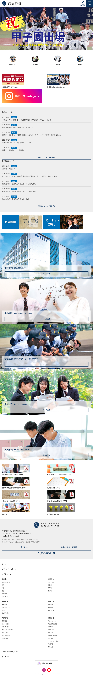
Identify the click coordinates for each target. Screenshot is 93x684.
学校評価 (50, 644)
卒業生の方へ (52, 629)
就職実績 (50, 607)
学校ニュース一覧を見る (46, 157)
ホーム (4, 564)
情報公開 (50, 647)
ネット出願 (5, 624)
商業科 (50, 588)
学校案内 (5, 579)
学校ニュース (52, 621)
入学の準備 (5, 638)
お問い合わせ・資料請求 (69, 547)
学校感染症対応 (52, 624)
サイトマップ (6, 574)
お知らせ (51, 618)
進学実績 (50, 604)
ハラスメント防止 (53, 641)
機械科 (50, 591)
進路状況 (51, 601)
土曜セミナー (6, 607)
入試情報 (5, 618)
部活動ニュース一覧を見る (46, 206)
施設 (3, 591)
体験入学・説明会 (7, 629)
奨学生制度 (5, 627)
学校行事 (4, 604)
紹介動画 (4, 594)
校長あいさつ (6, 582)
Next (60, 48)
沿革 (3, 585)
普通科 (50, 585)
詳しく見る (46, 273)
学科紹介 (51, 579)
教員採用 (50, 632)
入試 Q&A (5, 632)
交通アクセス (23, 547)
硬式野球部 (5, 613)
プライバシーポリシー (10, 569)
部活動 (4, 610)
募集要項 (4, 621)
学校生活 (5, 601)
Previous (33, 48)
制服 (3, 588)
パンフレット (6, 596)
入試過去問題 (6, 635)
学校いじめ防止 (52, 635)
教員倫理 (50, 638)
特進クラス (51, 582)
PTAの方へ (51, 627)
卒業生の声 (51, 610)
